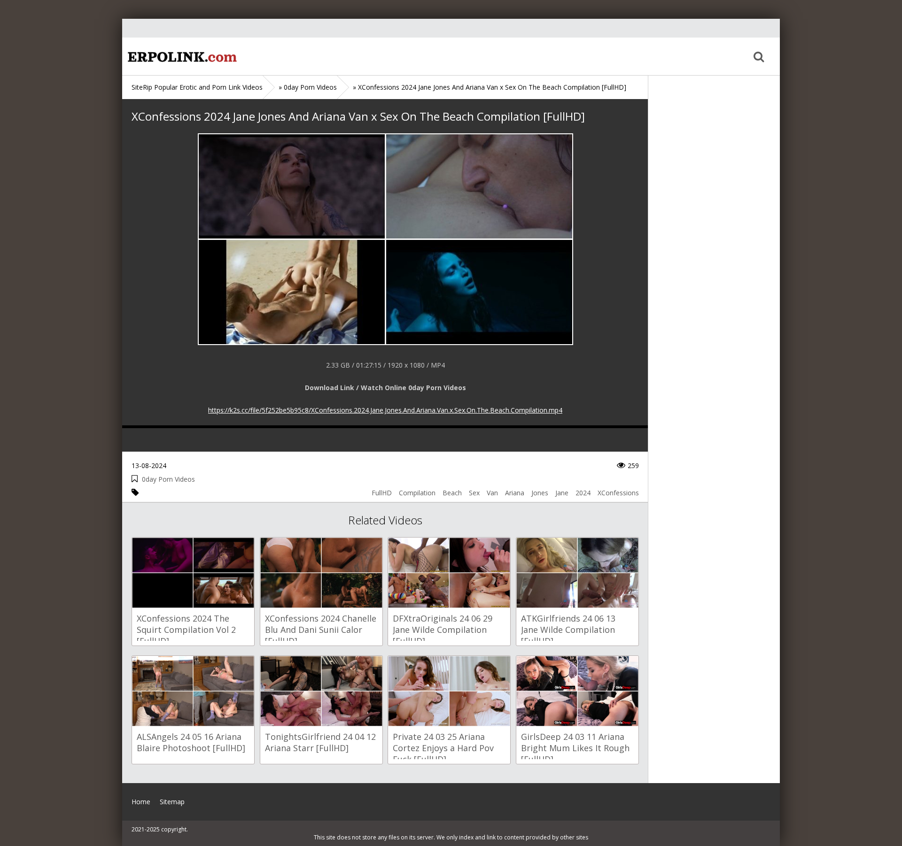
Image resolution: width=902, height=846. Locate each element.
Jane (561, 492)
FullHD (382, 492)
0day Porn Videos (168, 479)
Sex (474, 492)
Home (181, 56)
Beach (452, 492)
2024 (583, 492)
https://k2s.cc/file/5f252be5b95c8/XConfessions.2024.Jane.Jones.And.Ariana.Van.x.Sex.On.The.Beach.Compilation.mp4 (385, 410)
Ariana (514, 492)
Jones (539, 492)
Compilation (417, 492)
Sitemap (172, 801)
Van (492, 492)
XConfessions (618, 492)
